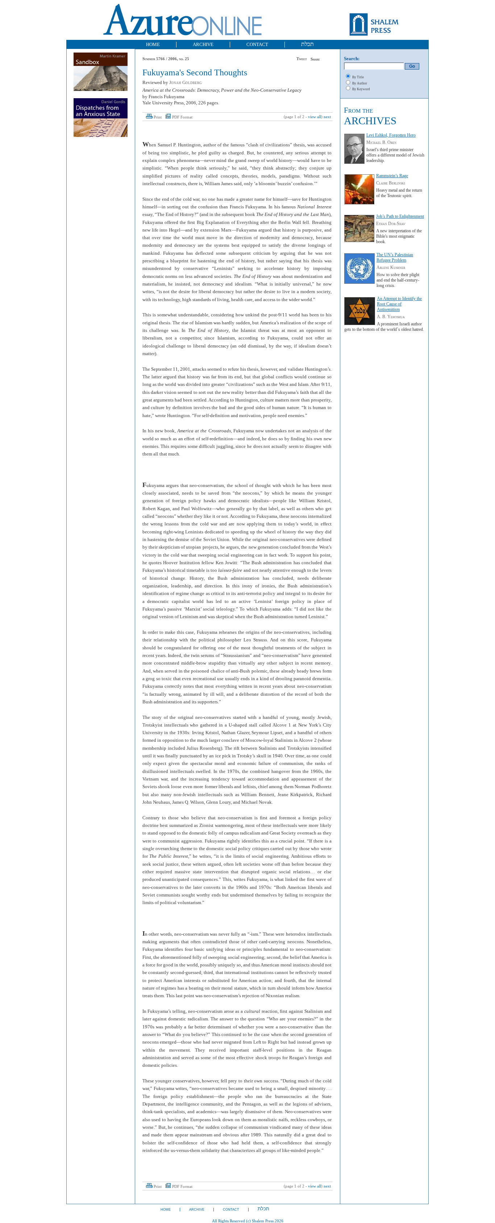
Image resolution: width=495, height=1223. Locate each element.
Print (158, 117)
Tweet (301, 59)
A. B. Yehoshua (391, 316)
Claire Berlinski (390, 183)
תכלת (307, 44)
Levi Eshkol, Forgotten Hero (391, 135)
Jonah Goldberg (185, 82)
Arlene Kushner (391, 267)
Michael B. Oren (381, 142)
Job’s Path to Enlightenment (400, 216)
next (327, 117)
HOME (153, 44)
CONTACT (257, 44)
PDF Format (182, 117)
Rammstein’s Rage (392, 175)
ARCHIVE (203, 44)
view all (314, 117)
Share (315, 59)
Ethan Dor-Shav (390, 223)
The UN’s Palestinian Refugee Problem (395, 257)
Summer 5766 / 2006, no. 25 (165, 59)
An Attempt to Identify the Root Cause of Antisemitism (399, 304)
